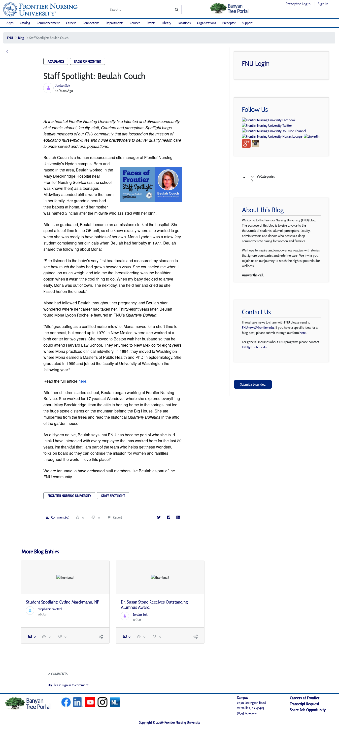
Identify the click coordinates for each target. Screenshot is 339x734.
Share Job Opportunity (308, 709)
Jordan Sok (62, 85)
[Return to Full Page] (7, 51)
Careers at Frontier (304, 697)
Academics (56, 61)
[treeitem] (287, 178)
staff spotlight (113, 495)
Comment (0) (60, 517)
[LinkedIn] (178, 517)
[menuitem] (10, 23)
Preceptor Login (298, 3)
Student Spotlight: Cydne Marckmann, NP (62, 602)
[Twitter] (159, 517)
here (303, 332)
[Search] (173, 9)
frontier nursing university (69, 495)
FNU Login (256, 63)
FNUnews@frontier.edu (258, 327)
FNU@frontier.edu (254, 347)
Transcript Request (304, 703)
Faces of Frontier (87, 61)
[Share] (100, 636)
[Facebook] (168, 517)
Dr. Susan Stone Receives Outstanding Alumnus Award (154, 604)
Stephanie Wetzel (50, 609)
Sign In (323, 3)
